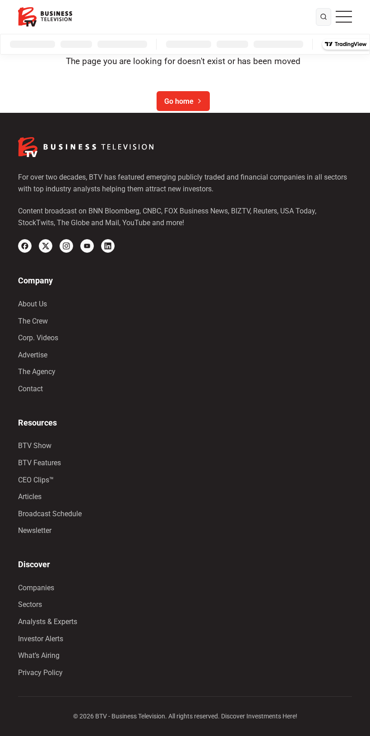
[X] (45, 246)
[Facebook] (25, 246)
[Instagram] (66, 246)
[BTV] (45, 17)
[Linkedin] (108, 246)
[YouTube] (87, 246)
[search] (323, 17)
